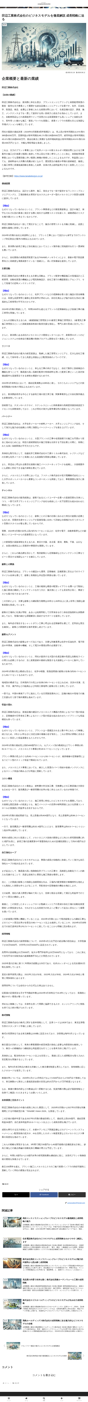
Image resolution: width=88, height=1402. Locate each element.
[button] (72, 1194)
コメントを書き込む (44, 1375)
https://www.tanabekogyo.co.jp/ (28, 176)
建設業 (6, 1184)
